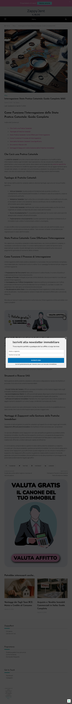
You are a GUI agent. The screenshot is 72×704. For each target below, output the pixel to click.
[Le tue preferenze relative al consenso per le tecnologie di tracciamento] (69, 701)
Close (66, 338)
